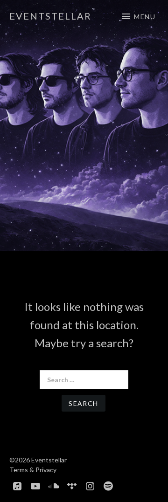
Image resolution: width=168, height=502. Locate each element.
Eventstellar (50, 15)
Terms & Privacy (32, 470)
